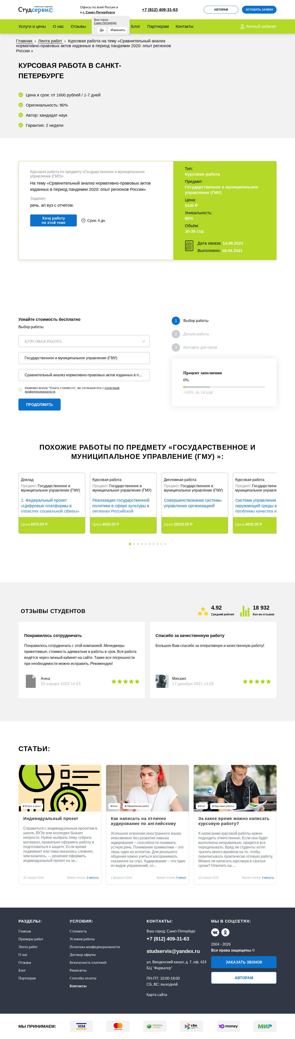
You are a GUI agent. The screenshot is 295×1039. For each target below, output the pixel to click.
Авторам (221, 9)
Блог (135, 26)
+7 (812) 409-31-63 (168, 939)
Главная (24, 931)
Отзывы (78, 26)
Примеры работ (30, 939)
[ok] (225, 932)
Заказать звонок (244, 962)
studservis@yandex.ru (173, 951)
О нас (58, 26)
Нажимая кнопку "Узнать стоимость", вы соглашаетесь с (72, 389)
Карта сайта (157, 995)
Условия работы (82, 939)
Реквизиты (78, 970)
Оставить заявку (259, 9)
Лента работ (28, 947)
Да (102, 30)
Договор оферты (83, 955)
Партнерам (158, 26)
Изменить (118, 30)
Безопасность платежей (88, 962)
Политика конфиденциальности (95, 947)
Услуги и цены (32, 26)
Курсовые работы (224, 806)
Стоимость (78, 931)
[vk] (215, 932)
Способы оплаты (83, 978)
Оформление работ (138, 806)
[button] (130, 544)
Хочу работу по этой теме (53, 220)
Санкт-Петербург (181, 931)
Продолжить (39, 405)
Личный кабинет (261, 26)
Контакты (184, 26)
